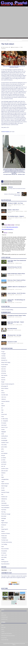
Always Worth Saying (5, 362)
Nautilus (3, 490)
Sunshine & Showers (5, 533)
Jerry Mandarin (4, 453)
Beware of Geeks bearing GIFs (7, 384)
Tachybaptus (4, 537)
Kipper (2, 477)
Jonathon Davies (4, 468)
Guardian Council (4, 442)
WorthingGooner (4, 561)
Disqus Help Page (4, 639)
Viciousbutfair (4, 550)
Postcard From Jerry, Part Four (14, 267)
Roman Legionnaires (15, 183)
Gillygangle (3, 431)
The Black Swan (4, 540)
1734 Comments (19, 302)
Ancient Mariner (4, 364)
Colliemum (3, 399)
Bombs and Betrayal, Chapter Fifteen (16, 273)
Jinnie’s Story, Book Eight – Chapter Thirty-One (15, 322)
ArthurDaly (3, 371)
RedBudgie (3, 518)
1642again (3, 353)
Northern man (4, 496)
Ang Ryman (3, 366)
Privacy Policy (4, 637)
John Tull (3, 466)
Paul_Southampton (5, 507)
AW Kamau (3, 373)
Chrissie (3, 392)
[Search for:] (14, 40)
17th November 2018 (12, 343)
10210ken (3, 355)
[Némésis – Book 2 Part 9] (4, 211)
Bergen (2, 381)
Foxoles (3, 429)
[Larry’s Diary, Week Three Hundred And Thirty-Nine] (4, 262)
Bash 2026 (3, 627)
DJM (2, 412)
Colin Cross (3, 397)
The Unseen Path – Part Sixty (14, 335)
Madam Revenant (5, 483)
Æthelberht (3, 358)
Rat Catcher (3, 516)
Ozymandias (4, 503)
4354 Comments (19, 281)
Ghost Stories (5, 183)
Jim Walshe (3, 457)
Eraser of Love (4, 427)
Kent (2, 475)
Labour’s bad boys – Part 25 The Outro (16, 293)
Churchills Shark (4, 394)
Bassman (3, 379)
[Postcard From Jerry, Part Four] (4, 268)
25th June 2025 (10, 330)
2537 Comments (19, 289)
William (2, 559)
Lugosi (2, 481)
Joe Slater (3, 459)
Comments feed (4, 617)
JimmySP (3, 455)
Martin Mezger (4, 485)
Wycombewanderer (5, 563)
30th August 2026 (11, 263)
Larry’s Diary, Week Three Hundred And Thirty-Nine (16, 261)
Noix (2, 494)
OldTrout (3, 501)
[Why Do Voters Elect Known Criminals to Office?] (22, 598)
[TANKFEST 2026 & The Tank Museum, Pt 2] (4, 288)
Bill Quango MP (4, 386)
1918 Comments (19, 275)
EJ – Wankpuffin (4, 420)
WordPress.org (4, 619)
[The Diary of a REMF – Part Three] (4, 205)
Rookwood (3, 524)
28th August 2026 (11, 281)
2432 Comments (19, 294)
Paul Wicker (3, 509)
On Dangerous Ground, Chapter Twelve (16, 315)
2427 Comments (18, 330)
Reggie (2, 520)
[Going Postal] (14, 5)
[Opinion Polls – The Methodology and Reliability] (4, 301)
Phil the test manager (5, 514)
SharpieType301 (4, 529)
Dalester (3, 405)
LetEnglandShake (5, 479)
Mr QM (2, 488)
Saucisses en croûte (12, 341)
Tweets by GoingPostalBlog (7, 309)
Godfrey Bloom (4, 436)
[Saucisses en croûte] (4, 343)
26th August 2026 (11, 302)
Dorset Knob (4, 414)
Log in (2, 613)
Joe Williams (3, 462)
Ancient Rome (8, 181)
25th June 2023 (10, 204)
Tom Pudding (4, 544)
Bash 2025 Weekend (12, 328)
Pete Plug (3, 511)
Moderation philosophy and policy (8, 635)
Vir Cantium (3, 553)
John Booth (3, 464)
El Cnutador (3, 423)
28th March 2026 (11, 316)
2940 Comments (19, 324)
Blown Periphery (15, 47)
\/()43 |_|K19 (4, 555)
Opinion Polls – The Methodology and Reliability (16, 300)
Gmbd (2, 433)
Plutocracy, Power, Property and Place (16, 280)
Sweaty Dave (4, 535)
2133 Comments (19, 316)
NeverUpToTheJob (5, 492)
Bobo (2, 390)
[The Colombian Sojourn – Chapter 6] (4, 218)
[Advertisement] (14, 24)
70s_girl (2, 351)
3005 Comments (20, 343)
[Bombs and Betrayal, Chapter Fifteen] (4, 275)
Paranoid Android (5, 505)
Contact (2, 631)
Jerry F (2, 451)
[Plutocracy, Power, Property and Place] (4, 281)
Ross (2, 527)
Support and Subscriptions (6, 633)
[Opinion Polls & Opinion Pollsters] (13, 602)
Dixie (2, 410)
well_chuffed (3, 557)
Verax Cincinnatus (5, 548)
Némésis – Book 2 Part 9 (13, 209)
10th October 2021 (11, 217)
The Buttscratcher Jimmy (6, 542)
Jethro (2, 449)
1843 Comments (19, 268)
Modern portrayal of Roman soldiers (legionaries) (12, 66)
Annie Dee (3, 368)
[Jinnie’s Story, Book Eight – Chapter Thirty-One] (4, 323)
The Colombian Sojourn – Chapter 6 (15, 216)
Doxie (2, 416)
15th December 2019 (12, 211)
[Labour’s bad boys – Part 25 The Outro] (4, 295)
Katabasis (3, 472)
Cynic (2, 403)
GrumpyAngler (4, 440)
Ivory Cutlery (4, 444)
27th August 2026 (11, 289)
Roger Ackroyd (4, 522)
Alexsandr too (4, 360)
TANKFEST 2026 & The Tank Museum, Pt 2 (16, 287)
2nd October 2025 (11, 324)
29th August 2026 (11, 268)
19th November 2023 (6, 47)
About (2, 629)
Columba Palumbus (5, 401)
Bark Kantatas (4, 375)
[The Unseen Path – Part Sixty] (4, 336)
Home (2, 625)
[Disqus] (14, 239)
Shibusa (3, 531)
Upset (2, 546)
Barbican (3, 377)
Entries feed (3, 615)
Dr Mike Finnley (4, 418)
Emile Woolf (3, 425)
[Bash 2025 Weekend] (4, 330)
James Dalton (4, 446)
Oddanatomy (4, 498)
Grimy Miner (3, 438)
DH (2, 407)
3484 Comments (19, 263)
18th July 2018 (10, 336)
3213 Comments (18, 336)
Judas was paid (4, 470)
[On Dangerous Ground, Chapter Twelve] (4, 317)
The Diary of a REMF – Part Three (15, 203)
